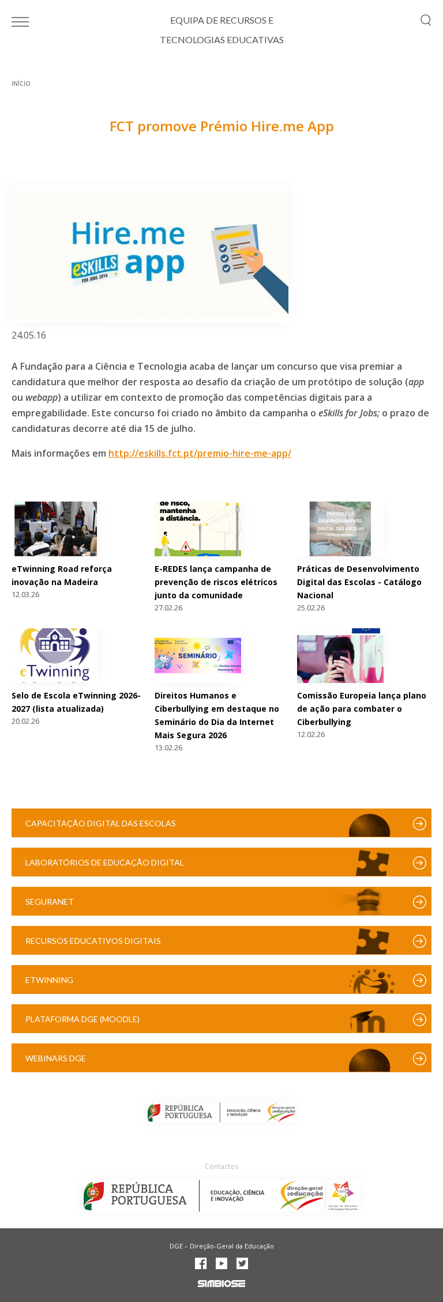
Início (21, 83)
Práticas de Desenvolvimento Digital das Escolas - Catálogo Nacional (359, 582)
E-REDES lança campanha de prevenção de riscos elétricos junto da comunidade (216, 582)
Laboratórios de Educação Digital (104, 862)
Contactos (221, 1166)
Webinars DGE (55, 1058)
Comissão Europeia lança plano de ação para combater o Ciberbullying (361, 708)
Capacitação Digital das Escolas (100, 823)
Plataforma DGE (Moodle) (82, 1019)
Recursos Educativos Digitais (93, 941)
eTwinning (49, 980)
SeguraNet (49, 901)
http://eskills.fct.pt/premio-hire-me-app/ (199, 453)
